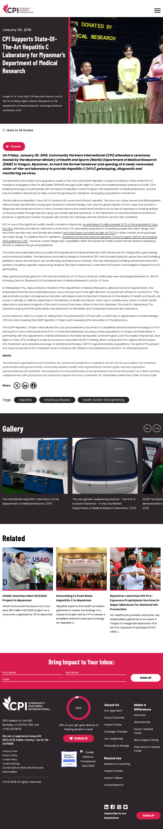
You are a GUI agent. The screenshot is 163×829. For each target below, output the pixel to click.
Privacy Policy (9, 755)
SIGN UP (148, 816)
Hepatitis (25, 400)
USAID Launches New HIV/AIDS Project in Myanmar (24, 598)
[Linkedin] (25, 385)
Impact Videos (113, 778)
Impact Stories (113, 771)
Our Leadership (113, 739)
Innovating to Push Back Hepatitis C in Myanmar (74, 598)
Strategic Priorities (115, 731)
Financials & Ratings (116, 746)
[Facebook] (33, 385)
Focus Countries (114, 717)
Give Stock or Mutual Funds (147, 749)
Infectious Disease (57, 400)
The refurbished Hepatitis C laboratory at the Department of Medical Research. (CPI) (30, 501)
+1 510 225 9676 (11, 729)
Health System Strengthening (103, 400)
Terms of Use (9, 751)
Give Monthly (142, 722)
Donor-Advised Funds (143, 731)
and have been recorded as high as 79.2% (89, 233)
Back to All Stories (20, 130)
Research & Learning (117, 764)
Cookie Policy (9, 759)
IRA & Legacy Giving (146, 740)
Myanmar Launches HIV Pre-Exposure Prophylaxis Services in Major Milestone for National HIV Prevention (134, 602)
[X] (17, 385)
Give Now (140, 715)
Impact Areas (112, 724)
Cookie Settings (11, 763)
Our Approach (113, 710)
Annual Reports (114, 785)
